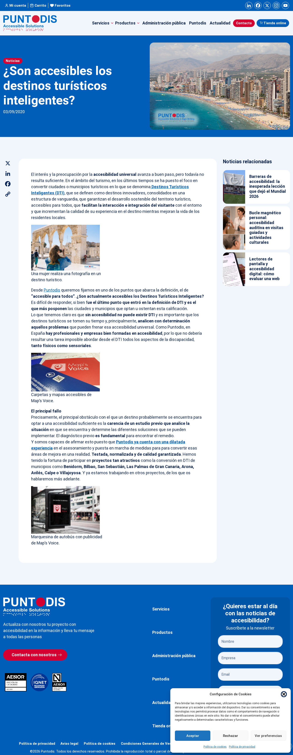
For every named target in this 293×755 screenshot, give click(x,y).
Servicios (161, 609)
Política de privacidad (242, 746)
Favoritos (63, 5)
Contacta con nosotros (34, 654)
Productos (162, 632)
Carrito (40, 5)
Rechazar (230, 736)
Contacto (244, 23)
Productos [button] (125, 23)
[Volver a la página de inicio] (34, 606)
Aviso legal (69, 744)
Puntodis (197, 23)
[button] (284, 694)
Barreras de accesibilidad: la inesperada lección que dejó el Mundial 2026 (267, 186)
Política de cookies (215, 746)
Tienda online (274, 23)
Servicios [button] (100, 23)
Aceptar (192, 736)
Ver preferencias (268, 736)
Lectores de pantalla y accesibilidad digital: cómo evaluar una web (264, 269)
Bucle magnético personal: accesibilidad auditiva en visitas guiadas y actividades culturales (266, 227)
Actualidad (220, 23)
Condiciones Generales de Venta (148, 744)
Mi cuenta (17, 5)
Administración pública (164, 23)
